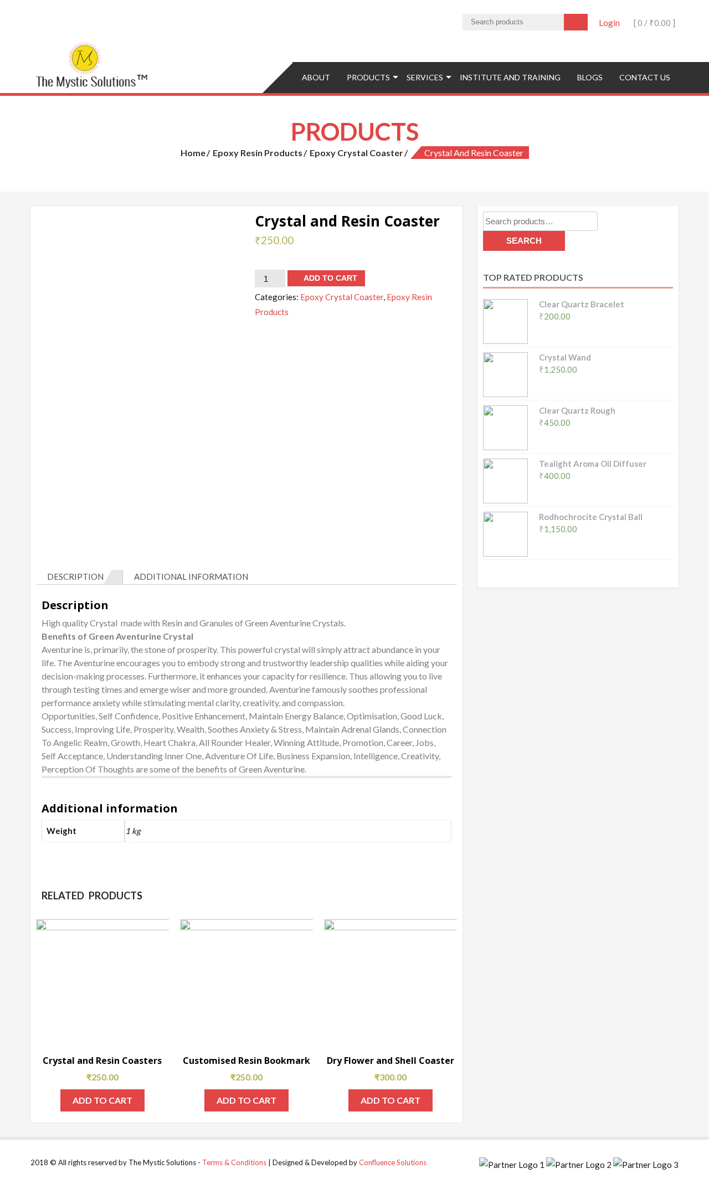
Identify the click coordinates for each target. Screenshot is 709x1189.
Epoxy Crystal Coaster (356, 152)
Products (368, 77)
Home (193, 152)
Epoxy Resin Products (257, 152)
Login (609, 23)
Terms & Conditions (234, 1162)
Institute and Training (510, 77)
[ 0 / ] (653, 23)
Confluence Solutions (393, 1162)
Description (75, 576)
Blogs (590, 77)
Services (425, 77)
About (316, 77)
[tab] (79, 577)
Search (524, 240)
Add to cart (330, 278)
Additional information (191, 576)
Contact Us (644, 77)
